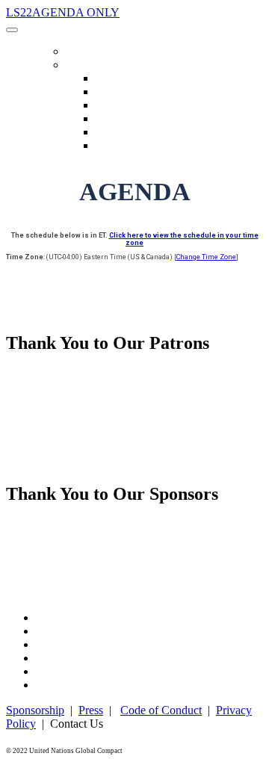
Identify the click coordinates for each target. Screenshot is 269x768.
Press (90, 710)
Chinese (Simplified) (140, 105)
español (111, 146)
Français (113, 119)
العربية (110, 92)
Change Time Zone (206, 257)
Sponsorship (35, 710)
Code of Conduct (161, 710)
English (112, 78)
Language (90, 65)
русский (114, 132)
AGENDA (84, 52)
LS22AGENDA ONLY (63, 12)
